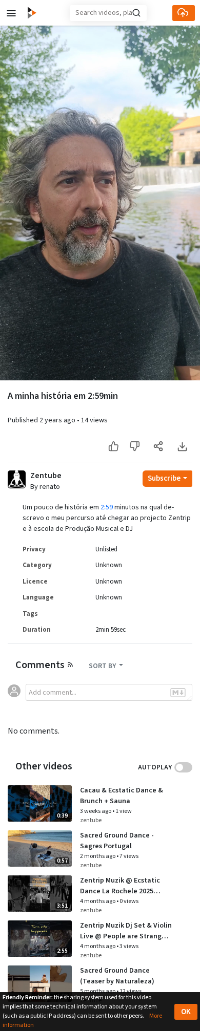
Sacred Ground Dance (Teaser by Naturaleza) (117, 975)
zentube (91, 820)
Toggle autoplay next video (183, 767)
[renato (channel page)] (17, 479)
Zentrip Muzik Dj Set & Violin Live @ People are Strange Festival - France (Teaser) (126, 931)
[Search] (136, 13)
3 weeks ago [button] (96, 811)
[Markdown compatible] (178, 692)
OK (186, 1011)
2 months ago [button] (98, 856)
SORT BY (103, 666)
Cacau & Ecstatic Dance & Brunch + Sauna (121, 795)
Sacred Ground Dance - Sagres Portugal (117, 840)
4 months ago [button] (98, 901)
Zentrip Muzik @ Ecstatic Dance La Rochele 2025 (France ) (120, 886)
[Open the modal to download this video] (181, 447)
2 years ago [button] (58, 420)
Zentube (46, 475)
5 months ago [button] (98, 991)
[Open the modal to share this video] (158, 447)
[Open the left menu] (11, 12)
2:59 (107, 507)
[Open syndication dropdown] (70, 664)
